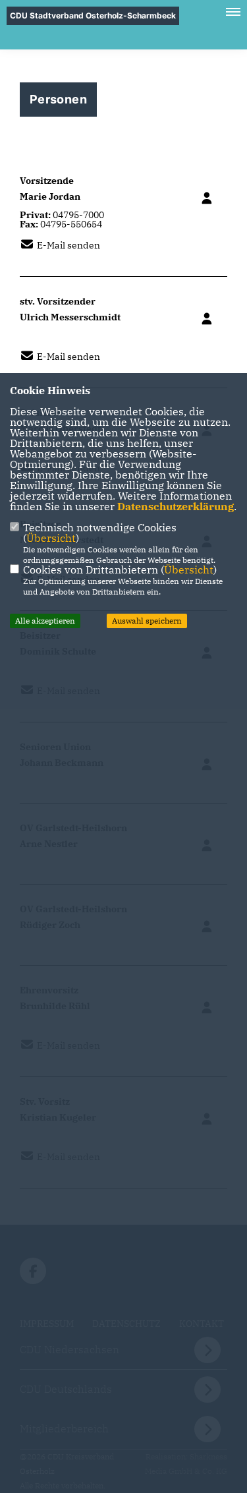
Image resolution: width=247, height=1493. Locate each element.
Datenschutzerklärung (175, 506)
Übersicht (51, 537)
